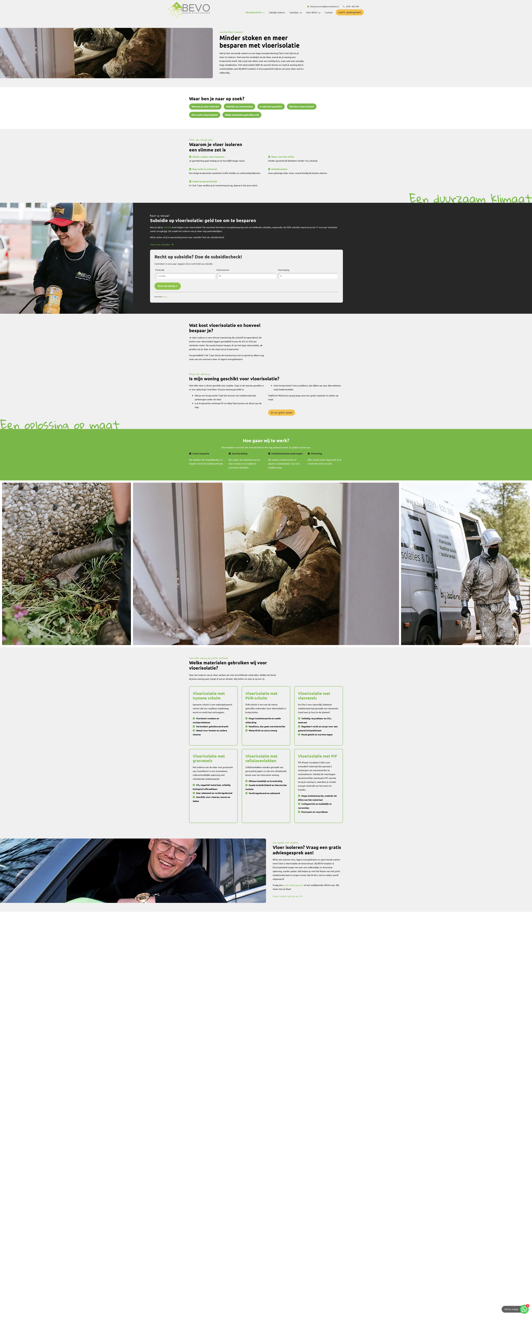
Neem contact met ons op (285, 896)
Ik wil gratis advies (282, 412)
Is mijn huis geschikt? (271, 106)
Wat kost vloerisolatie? (301, 106)
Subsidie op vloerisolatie (239, 106)
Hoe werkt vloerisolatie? (205, 114)
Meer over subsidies (160, 244)
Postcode (159, 269)
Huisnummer (223, 269)
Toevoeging (283, 269)
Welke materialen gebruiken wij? (242, 114)
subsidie (167, 227)
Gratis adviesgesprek (349, 12)
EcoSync (165, 297)
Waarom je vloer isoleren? (205, 106)
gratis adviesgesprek (293, 885)
